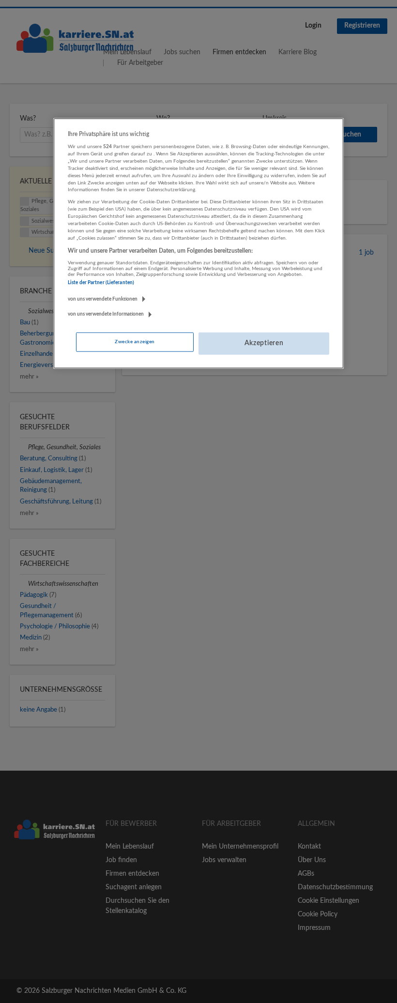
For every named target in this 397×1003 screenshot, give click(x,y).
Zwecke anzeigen (134, 341)
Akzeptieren (264, 343)
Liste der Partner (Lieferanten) (101, 282)
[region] (198, 243)
